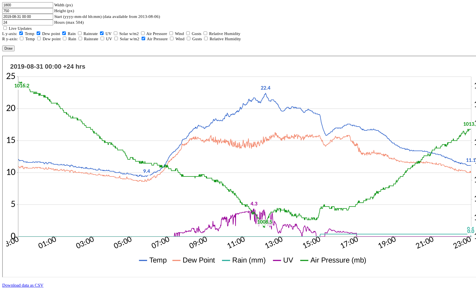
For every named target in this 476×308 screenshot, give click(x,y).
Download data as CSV (23, 285)
